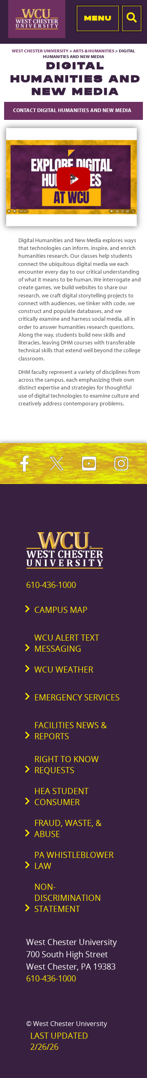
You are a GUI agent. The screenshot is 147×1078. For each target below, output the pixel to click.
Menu (97, 18)
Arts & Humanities (93, 51)
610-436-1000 (51, 584)
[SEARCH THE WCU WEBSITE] (131, 18)
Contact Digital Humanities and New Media (73, 110)
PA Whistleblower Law (74, 860)
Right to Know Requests (66, 765)
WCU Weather (63, 669)
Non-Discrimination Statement (67, 897)
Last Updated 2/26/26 (59, 1041)
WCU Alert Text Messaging (66, 643)
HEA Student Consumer (61, 796)
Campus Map (60, 609)
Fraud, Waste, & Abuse (68, 828)
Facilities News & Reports (70, 731)
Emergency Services (77, 697)
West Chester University (40, 51)
